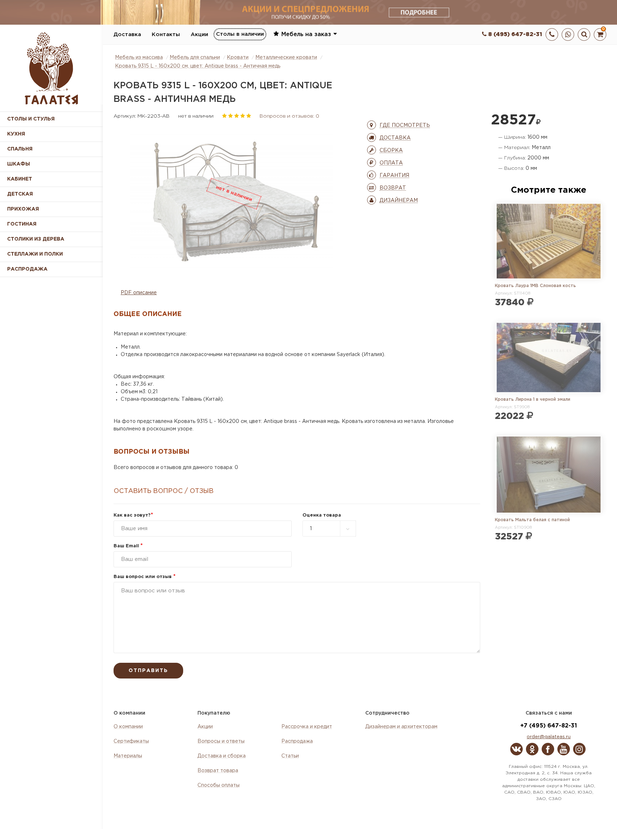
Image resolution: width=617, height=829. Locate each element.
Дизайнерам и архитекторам (401, 727)
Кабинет (19, 179)
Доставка (127, 34)
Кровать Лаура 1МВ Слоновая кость (535, 286)
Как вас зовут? (133, 515)
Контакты (166, 34)
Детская (20, 194)
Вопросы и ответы (221, 741)
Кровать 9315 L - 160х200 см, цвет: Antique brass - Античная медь (197, 66)
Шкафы (18, 164)
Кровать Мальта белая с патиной (532, 520)
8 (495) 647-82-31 (514, 34)
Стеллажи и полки (35, 254)
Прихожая (23, 209)
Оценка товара (321, 515)
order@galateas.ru (549, 737)
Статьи (290, 756)
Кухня (16, 134)
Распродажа (297, 741)
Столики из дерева (35, 239)
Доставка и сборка (221, 756)
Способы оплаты (218, 785)
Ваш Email (128, 546)
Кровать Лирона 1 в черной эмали (532, 399)
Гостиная (21, 224)
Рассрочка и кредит (306, 727)
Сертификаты (131, 741)
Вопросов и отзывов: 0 (289, 116)
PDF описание (139, 293)
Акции (199, 34)
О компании (128, 727)
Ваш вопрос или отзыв (145, 576)
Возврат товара (217, 771)
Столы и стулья (31, 119)
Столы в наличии (240, 34)
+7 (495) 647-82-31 (548, 726)
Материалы (128, 756)
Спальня (19, 149)
